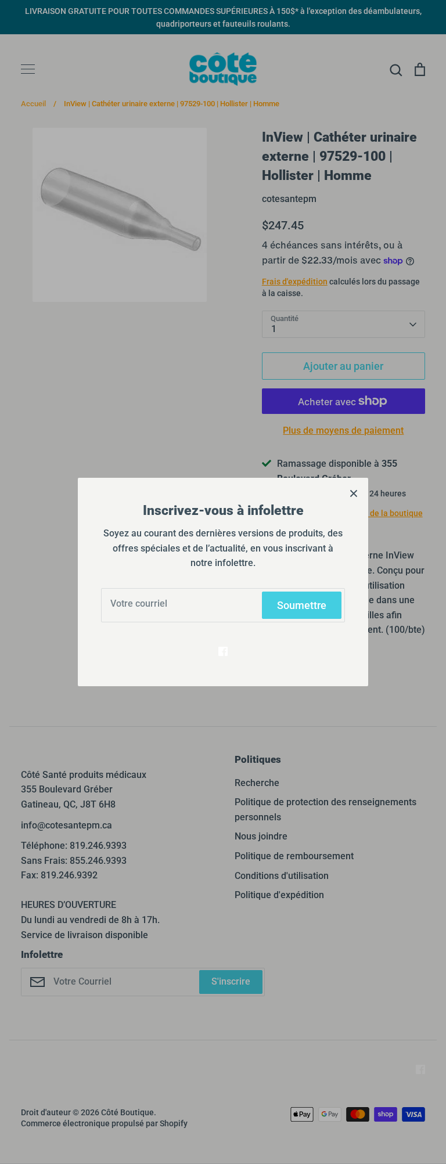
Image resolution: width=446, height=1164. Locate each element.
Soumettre (301, 605)
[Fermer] (353, 492)
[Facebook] (223, 651)
